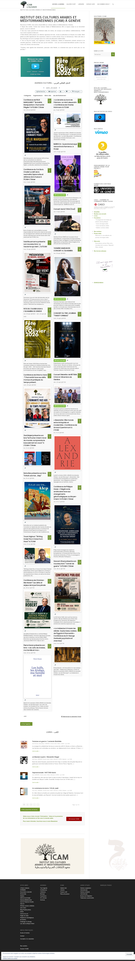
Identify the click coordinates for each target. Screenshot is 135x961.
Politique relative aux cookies (10, 958)
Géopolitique (41, 743)
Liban (36, 759)
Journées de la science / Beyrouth (104, 245)
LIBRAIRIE (47, 743)
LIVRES (62, 743)
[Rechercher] (113, 4)
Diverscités (23, 894)
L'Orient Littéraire (24, 888)
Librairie (62, 890)
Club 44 (22, 904)
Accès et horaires (25, 933)
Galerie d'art (63, 888)
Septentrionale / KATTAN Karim (44, 772)
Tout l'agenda (43, 888)
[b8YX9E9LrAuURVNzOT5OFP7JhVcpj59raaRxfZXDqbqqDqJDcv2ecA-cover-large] (24, 776)
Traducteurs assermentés (87, 898)
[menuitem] (58, 4)
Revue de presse (64, 894)
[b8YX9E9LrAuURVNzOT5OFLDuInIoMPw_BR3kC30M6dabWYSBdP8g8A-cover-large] (24, 791)
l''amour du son (24, 914)
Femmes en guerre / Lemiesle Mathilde (46, 741)
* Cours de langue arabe (101, 224)
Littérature (55, 759)
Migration (64, 759)
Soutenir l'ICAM (24, 949)
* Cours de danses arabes (102, 225)
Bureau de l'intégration (86, 896)
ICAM (68, 743)
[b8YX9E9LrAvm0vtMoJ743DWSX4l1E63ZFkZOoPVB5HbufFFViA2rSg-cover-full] (24, 744)
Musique (42, 894)
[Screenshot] (24, 760)
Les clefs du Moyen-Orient (27, 923)
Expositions (43, 896)
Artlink (22, 911)
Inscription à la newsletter (27, 939)
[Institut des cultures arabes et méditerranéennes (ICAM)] (28, 4)
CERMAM (23, 890)
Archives (42, 900)
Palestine (64, 790)
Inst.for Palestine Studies (27, 902)
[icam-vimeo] (35, 66)
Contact (22, 936)
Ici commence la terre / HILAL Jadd (45, 788)
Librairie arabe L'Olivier (55, 743)
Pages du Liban (24, 915)
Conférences (43, 890)
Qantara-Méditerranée (26, 900)
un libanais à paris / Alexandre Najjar (45, 757)
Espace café (63, 892)
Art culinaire (43, 898)
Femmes (36, 743)
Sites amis (109, 243)
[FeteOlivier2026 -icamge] (69, 66)
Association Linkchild (26, 892)
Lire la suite (35, 751)
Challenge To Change (26, 921)
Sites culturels (99, 247)
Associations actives (100, 243)
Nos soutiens (23, 946)
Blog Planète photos (25, 910)
